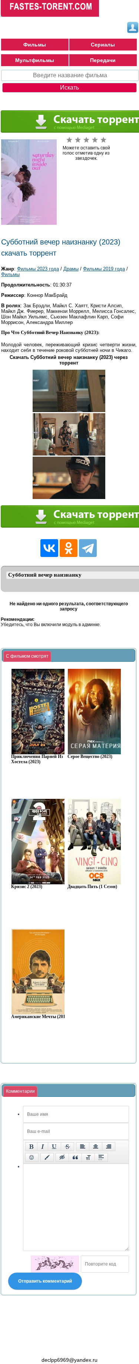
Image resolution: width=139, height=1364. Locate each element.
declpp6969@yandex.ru (69, 1360)
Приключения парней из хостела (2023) (37, 759)
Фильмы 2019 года (104, 269)
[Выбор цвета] (47, 1157)
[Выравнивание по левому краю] (82, 1146)
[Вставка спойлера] (101, 1157)
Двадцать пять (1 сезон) (92, 886)
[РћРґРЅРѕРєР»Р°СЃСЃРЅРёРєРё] (68, 548)
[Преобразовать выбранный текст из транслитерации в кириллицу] (88, 1157)
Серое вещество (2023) (89, 756)
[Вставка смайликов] (32, 1157)
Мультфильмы (34, 60)
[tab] (27, 656)
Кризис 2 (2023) (26, 886)
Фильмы (34, 45)
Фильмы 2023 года (38, 269)
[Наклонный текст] (42, 1146)
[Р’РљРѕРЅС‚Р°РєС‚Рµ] (49, 548)
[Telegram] (88, 548)
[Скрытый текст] (62, 1157)
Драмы (71, 269)
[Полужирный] (31, 1146)
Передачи (103, 60)
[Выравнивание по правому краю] (108, 1146)
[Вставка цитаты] (75, 1157)
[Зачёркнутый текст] (67, 1146)
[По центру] (95, 1146)
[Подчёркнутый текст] (54, 1146)
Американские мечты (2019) (40, 1016)
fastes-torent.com (41, 1346)
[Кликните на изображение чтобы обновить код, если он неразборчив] (55, 1264)
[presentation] (27, 656)
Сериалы (103, 45)
